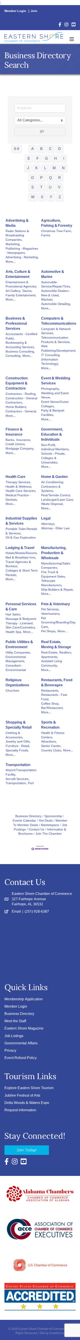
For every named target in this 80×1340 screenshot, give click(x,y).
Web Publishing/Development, (58, 348)
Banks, (10, 440)
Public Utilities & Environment (19, 645)
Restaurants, (50, 691)
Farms (45, 235)
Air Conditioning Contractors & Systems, (52, 486)
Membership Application (23, 999)
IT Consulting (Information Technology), (50, 359)
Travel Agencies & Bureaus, (18, 564)
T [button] (41, 187)
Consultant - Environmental (16, 668)
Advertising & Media (17, 223)
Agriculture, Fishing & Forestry (56, 223)
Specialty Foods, (17, 751)
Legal (45, 518)
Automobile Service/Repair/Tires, (56, 284)
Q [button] (50, 178)
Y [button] (51, 197)
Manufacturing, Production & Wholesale (53, 553)
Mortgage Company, (20, 449)
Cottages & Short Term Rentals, (22, 573)
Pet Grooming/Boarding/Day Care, (58, 622)
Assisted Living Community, (51, 663)
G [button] (46, 159)
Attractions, (49, 742)
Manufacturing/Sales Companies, (55, 566)
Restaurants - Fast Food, (54, 697)
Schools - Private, (53, 454)
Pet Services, (50, 609)
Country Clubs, (51, 751)
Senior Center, (51, 746)
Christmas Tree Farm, (56, 231)
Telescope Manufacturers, (51, 583)
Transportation (18, 765)
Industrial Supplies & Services (21, 521)
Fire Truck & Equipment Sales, (53, 574)
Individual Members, (55, 449)
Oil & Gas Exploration (21, 538)
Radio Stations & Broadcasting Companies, (17, 235)
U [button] (50, 187)
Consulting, (13, 356)
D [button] (59, 149)
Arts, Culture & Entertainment (18, 274)
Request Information (20, 1110)
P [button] (41, 178)
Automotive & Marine (52, 274)
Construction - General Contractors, (21, 400)
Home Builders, (16, 407)
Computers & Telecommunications (58, 321)
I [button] (63, 159)
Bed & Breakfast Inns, (21, 558)
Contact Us (36, 829)
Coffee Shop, (50, 704)
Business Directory (28, 816)
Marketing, (13, 244)
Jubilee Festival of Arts (22, 1096)
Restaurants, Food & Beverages (56, 683)
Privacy (10, 1051)
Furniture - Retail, (18, 746)
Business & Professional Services (16, 324)
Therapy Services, (18, 482)
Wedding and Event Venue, (55, 395)
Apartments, (49, 657)
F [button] (37, 159)
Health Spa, (14, 632)
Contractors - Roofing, (21, 394)
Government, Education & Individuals (52, 434)
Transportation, (16, 783)
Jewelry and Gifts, (18, 742)
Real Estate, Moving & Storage (56, 645)
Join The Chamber (49, 833)
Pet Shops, (48, 631)
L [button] (45, 168)
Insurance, (23, 440)
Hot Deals (46, 820)
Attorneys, (48, 524)
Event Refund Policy (20, 1058)
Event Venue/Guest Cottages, (54, 404)
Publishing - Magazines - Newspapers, (22, 251)
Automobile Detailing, (56, 304)
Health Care (15, 476)
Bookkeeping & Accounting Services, (20, 345)
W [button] (32, 197)
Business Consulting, (20, 352)
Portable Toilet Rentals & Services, (21, 531)
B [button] (41, 149)
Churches (12, 691)
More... (11, 262)
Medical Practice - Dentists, (18, 497)
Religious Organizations (17, 683)
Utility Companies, (18, 653)
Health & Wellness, (19, 487)
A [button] (32, 149)
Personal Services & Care (21, 607)
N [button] (63, 168)
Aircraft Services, (17, 779)
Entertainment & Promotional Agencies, (21, 284)
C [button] (50, 149)
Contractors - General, (21, 411)
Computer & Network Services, (56, 331)
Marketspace (50, 825)
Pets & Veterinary (55, 604)
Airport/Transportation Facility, (21, 772)
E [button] (29, 159)
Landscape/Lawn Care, (57, 500)
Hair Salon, (13, 615)
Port (31, 783)
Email (16, 912)
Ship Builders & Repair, (57, 590)
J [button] (28, 168)
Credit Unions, (15, 444)
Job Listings (13, 1036)
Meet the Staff (15, 1021)
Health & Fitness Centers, (52, 735)
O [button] (32, 178)
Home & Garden (54, 476)
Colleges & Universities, (49, 460)
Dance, (27, 291)
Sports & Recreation (50, 725)
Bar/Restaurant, (52, 708)
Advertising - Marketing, (22, 257)
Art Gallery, (13, 291)
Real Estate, (49, 653)
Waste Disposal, (52, 504)
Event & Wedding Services (55, 381)
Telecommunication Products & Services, (55, 340)
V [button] (59, 187)
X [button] (42, 197)
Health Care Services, (21, 491)
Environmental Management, (16, 659)
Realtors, (65, 653)
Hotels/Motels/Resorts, (22, 553)
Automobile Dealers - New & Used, (55, 293)
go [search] (42, 131)
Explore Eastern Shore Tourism (29, 1088)
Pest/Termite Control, (56, 495)
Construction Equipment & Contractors (17, 383)
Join (34, 11)
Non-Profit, (48, 445)
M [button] (54, 168)
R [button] (59, 178)
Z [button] (60, 197)
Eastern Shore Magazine (24, 1029)
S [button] (32, 187)
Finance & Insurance (14, 432)
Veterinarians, (50, 614)
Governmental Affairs (21, 1043)
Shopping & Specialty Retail (19, 725)
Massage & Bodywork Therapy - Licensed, (21, 621)
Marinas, (47, 300)
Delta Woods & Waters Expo (26, 1103)
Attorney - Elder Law (55, 528)
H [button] (55, 159)
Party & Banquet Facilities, (52, 413)
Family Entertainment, (21, 295)
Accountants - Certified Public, (21, 336)
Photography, (50, 389)
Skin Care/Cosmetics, (21, 628)
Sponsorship (53, 816)
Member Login (15, 11)
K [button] (36, 168)
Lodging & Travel (20, 548)
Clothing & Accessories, (14, 735)
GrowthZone (57, 1333)
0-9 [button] (16, 149)
